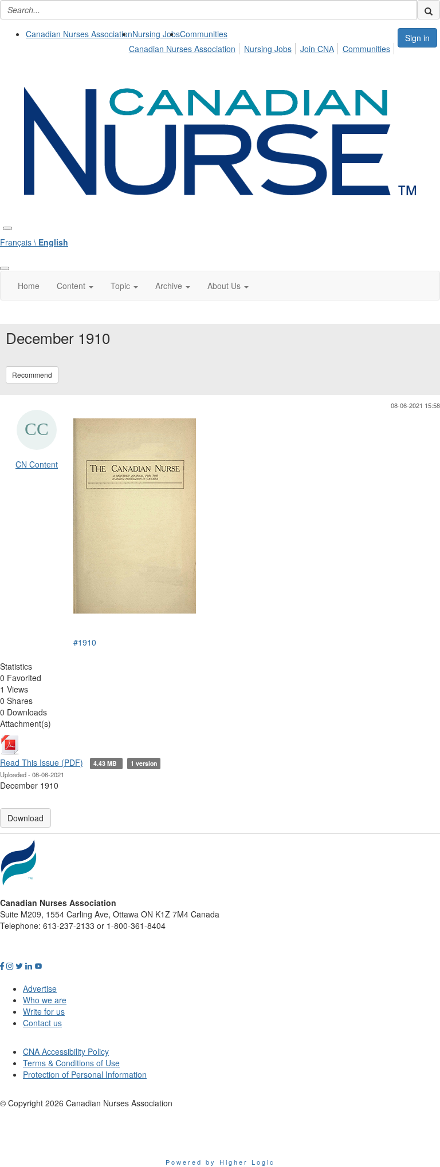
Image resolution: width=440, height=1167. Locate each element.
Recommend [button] (32, 374)
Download (25, 818)
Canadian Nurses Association (79, 33)
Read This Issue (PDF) (41, 762)
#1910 (84, 642)
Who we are (44, 1000)
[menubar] (263, 46)
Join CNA (317, 48)
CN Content (36, 464)
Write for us (44, 1011)
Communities (203, 33)
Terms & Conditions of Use (71, 1063)
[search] (428, 9)
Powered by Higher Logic (220, 1161)
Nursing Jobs (156, 33)
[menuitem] (79, 33)
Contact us (42, 1022)
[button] (75, 285)
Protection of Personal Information (85, 1074)
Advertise (40, 988)
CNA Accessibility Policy (66, 1051)
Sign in (417, 37)
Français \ (34, 242)
